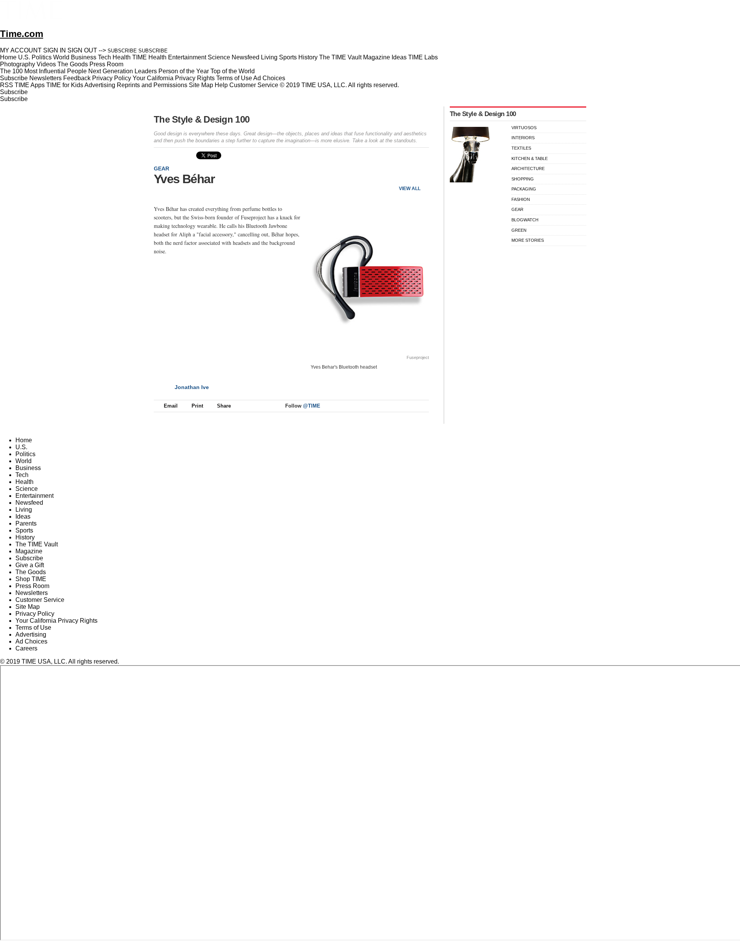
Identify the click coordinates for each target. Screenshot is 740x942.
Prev (397, 175)
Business (28, 468)
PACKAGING (523, 189)
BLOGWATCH (524, 219)
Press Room (32, 586)
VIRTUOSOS (523, 127)
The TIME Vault (36, 544)
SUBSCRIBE (122, 51)
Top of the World (232, 71)
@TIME (311, 406)
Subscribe (14, 78)
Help (221, 85)
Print (197, 406)
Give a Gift (29, 565)
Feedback (77, 78)
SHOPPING (522, 179)
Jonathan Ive (192, 387)
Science (26, 488)
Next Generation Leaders (122, 71)
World (23, 461)
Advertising (99, 85)
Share (224, 406)
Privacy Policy (111, 78)
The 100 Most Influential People (43, 71)
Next (420, 175)
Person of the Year (183, 71)
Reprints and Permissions (152, 85)
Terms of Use (234, 78)
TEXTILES (521, 148)
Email (171, 406)
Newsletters (45, 78)
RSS (6, 85)
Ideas (22, 516)
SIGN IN (54, 50)
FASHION (520, 199)
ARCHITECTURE (528, 168)
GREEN (518, 230)
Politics (25, 454)
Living (23, 509)
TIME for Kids (64, 85)
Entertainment (34, 495)
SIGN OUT (82, 50)
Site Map (201, 85)
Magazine (28, 551)
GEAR (161, 168)
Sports (24, 530)
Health (24, 482)
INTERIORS (523, 137)
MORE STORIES (527, 240)
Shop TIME (30, 579)
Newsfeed (29, 502)
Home (23, 440)
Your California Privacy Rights (174, 78)
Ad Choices (270, 78)
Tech (22, 475)
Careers (26, 648)
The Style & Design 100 (201, 119)
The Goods (30, 572)
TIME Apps (30, 85)
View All (409, 188)
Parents (26, 523)
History (25, 537)
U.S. (21, 447)
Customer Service (253, 85)
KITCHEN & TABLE (529, 158)
